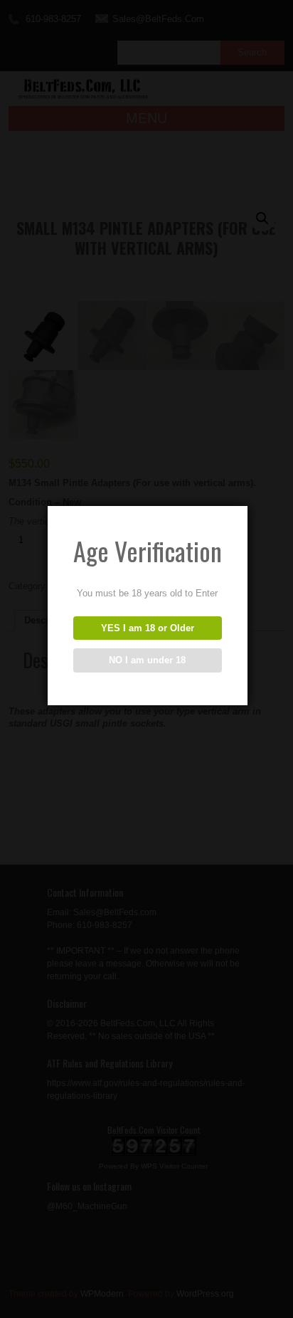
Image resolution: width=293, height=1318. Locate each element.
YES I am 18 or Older (147, 628)
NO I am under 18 (147, 660)
